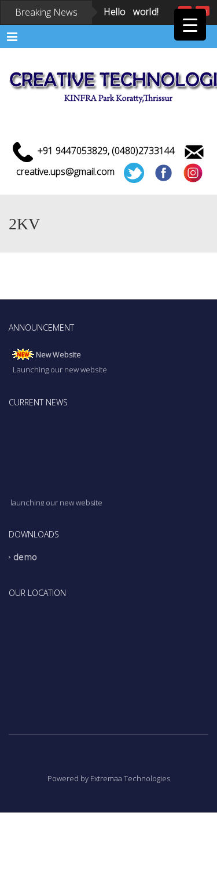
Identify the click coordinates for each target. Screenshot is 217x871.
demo (25, 588)
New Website (58, 385)
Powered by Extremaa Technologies (108, 809)
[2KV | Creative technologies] (108, 114)
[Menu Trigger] (190, 25)
